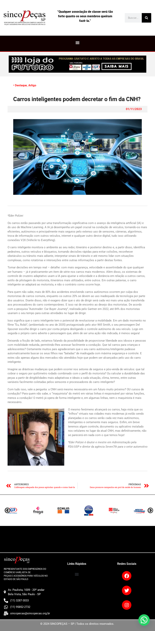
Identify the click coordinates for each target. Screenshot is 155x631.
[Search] (146, 18)
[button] (77, 42)
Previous (150, 510)
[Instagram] (126, 605)
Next (7, 510)
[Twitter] (126, 590)
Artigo (32, 85)
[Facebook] (126, 576)
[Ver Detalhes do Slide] (77, 64)
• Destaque (20, 85)
